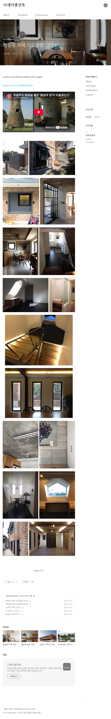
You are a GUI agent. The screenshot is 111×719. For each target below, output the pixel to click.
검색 (99, 5)
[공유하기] (13, 582)
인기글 (96, 117)
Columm (60, 14)
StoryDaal (22, 14)
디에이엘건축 (14, 5)
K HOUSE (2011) (13, 610)
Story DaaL (91, 85)
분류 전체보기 (91, 76)
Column (89, 94)
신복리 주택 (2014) (13, 607)
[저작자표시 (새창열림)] (32, 582)
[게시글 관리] (16, 582)
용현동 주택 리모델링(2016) (17, 600)
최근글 (88, 117)
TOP (105, 710)
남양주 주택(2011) (13, 614)
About (6, 14)
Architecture (42, 14)
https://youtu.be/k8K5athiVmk (18, 85)
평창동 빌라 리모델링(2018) (17, 604)
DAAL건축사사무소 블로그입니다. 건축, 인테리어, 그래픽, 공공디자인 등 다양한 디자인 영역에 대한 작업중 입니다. (34, 669)
